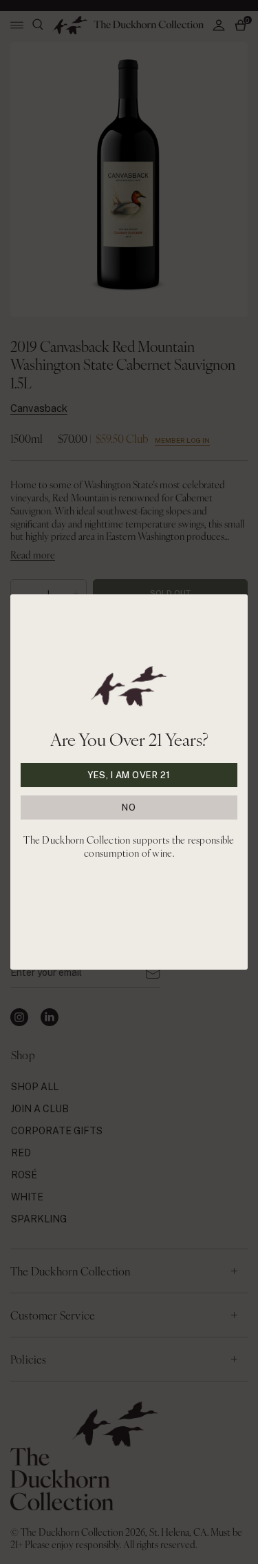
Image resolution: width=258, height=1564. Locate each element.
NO (129, 807)
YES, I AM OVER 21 (129, 775)
